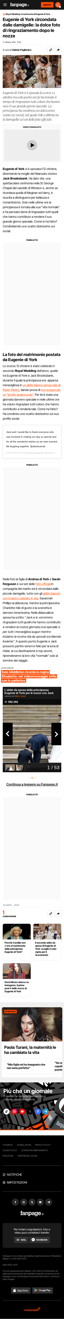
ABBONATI (47, 5)
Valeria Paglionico (21, 49)
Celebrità (7, 905)
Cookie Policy (10, 1150)
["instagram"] (14, 1112)
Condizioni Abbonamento (34, 1150)
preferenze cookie (27, 1156)
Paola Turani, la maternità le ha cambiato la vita (30, 1050)
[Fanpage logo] (19, 5)
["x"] (30, 1112)
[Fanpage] (32, 1213)
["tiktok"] (6, 1112)
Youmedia (8, 1145)
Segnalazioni (24, 1145)
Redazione (8, 1156)
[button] (58, 50)
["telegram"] (46, 1112)
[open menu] (4, 4)
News (16, 905)
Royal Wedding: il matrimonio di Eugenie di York (28, 14)
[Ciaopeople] (32, 1309)
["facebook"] (38, 1112)
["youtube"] (22, 1112)
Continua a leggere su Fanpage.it (32, 784)
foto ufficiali (43, 584)
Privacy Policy (43, 1145)
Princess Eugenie (33, 452)
